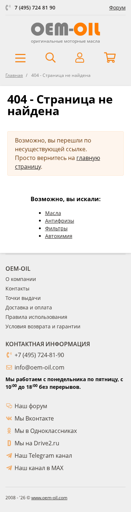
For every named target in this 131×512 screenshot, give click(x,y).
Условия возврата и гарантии (42, 326)
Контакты (17, 288)
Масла (53, 213)
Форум (117, 7)
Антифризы (59, 220)
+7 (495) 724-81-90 (39, 355)
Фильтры (56, 228)
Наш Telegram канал (43, 456)
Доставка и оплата (28, 307)
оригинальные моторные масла (65, 41)
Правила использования (36, 316)
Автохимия (58, 235)
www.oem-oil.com (49, 498)
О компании (20, 278)
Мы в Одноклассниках (46, 431)
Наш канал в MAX (39, 468)
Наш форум (31, 406)
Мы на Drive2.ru (37, 443)
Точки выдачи (23, 297)
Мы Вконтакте (34, 418)
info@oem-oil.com (39, 367)
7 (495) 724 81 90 (35, 7)
